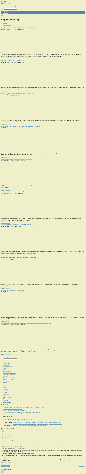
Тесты (4, 398)
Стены (4, 395)
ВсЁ (3, 431)
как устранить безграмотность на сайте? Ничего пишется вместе (18, 453)
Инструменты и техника (9, 374)
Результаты (82, 466)
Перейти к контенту (5, 1)
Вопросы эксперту (15, 95)
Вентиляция (6, 365)
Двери (5, 369)
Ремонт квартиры (6, 436)
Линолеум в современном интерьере (12, 409)
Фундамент (6, 400)
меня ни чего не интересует (9, 440)
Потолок (5, 389)
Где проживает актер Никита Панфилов (22, 419)
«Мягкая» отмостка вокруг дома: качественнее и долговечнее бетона (28, 425)
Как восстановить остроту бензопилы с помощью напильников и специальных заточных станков (37, 422)
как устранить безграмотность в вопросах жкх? (14, 448)
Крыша (5, 376)
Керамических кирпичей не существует (12, 446)
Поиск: (2, 8)
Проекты (5, 390)
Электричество (7, 402)
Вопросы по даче (6, 429)
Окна (4, 384)
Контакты (5, 13)
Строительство (7, 25)
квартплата (4, 442)
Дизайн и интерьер (8, 371)
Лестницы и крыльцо (8, 379)
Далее (6, 357)
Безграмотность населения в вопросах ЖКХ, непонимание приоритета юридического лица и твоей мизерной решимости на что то (35, 444)
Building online (6, 3)
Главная (5, 11)
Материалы (6, 382)
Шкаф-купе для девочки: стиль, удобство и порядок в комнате (19, 413)
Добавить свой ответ (5, 462)
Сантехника (6, 394)
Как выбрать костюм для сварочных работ (14, 410)
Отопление (6, 386)
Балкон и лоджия (7, 361)
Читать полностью (5, 59)
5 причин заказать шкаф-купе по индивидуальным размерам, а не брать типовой (23, 407)
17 (3, 357)
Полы (4, 387)
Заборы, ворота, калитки (9, 373)
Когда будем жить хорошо (8, 438)
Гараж (4, 368)
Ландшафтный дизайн (8, 378)
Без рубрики (6, 363)
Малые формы (7, 381)
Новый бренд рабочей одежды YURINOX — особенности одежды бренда (21, 412)
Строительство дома (7, 433)
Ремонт (5, 23)
